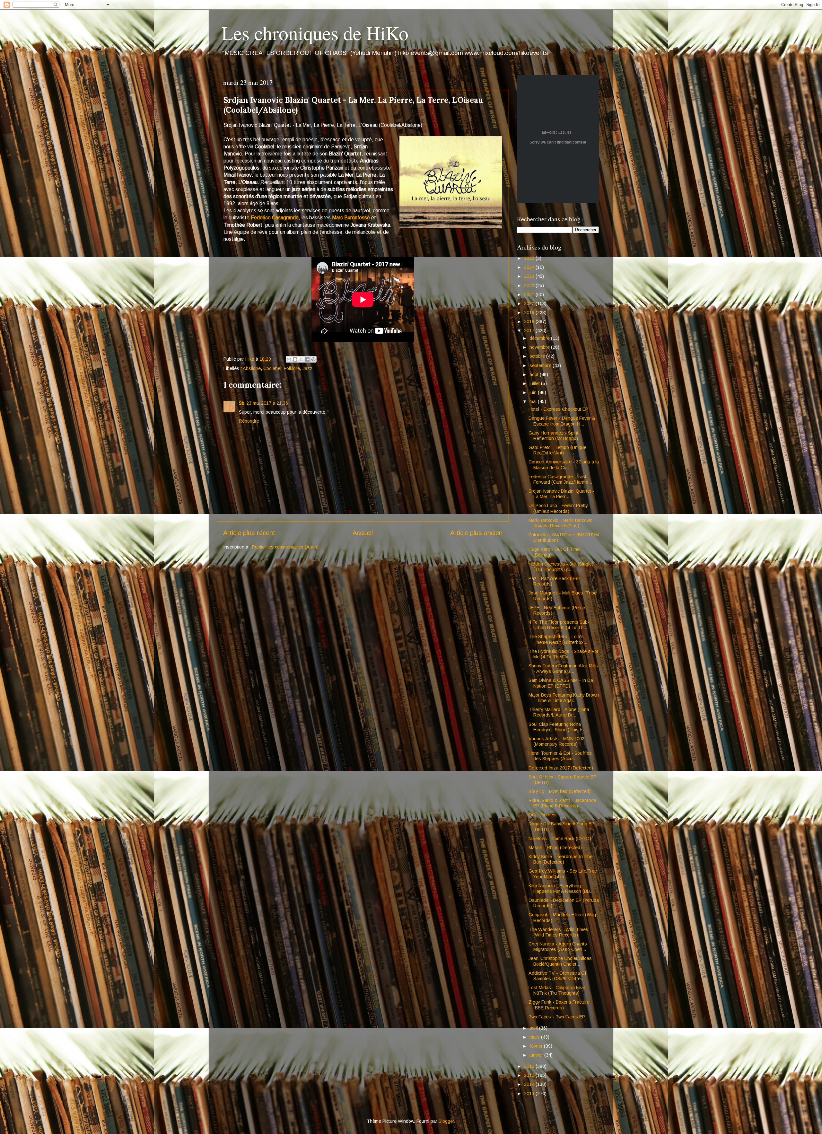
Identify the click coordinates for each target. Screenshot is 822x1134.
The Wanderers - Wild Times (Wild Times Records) (558, 932)
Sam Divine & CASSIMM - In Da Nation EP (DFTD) (561, 683)
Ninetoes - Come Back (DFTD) (560, 838)
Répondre (249, 421)
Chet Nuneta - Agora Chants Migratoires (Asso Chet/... (558, 946)
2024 (530, 267)
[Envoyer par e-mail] (289, 359)
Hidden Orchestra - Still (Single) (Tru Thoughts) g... (561, 566)
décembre (540, 338)
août (534, 374)
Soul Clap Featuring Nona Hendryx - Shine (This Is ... (559, 727)
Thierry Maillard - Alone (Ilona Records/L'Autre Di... (559, 712)
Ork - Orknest (543, 814)
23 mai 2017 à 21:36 (267, 403)
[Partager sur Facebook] (307, 359)
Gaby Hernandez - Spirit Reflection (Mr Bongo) (553, 435)
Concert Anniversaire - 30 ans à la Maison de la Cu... (564, 464)
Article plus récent (249, 532)
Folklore (292, 368)
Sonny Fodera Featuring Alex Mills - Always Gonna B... (563, 668)
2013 (530, 1093)
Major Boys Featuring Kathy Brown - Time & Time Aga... (564, 697)
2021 (530, 294)
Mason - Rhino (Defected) (555, 847)
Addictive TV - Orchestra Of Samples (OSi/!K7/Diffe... (557, 976)
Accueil (363, 532)
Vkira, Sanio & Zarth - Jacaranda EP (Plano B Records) (562, 803)
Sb (241, 403)
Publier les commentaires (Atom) (285, 546)
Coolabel (272, 368)
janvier (536, 1055)
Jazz (307, 368)
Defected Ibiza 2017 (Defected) (561, 767)
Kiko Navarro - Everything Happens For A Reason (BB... (561, 888)
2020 (530, 303)
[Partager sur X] (301, 359)
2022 (530, 285)
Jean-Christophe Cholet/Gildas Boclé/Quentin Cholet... (560, 961)
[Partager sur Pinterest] (313, 359)
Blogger (446, 1121)
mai (533, 401)
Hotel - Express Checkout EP (558, 409)
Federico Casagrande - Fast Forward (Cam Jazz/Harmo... (560, 479)
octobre (537, 356)
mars (535, 1037)
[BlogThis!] (295, 359)
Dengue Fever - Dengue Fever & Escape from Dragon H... (562, 421)
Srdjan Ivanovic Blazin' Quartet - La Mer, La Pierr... (561, 493)
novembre (540, 347)
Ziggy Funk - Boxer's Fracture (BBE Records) (559, 1004)
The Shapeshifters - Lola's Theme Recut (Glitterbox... (558, 639)
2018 (530, 321)
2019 (530, 312)
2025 (530, 258)
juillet (535, 383)
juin (533, 392)
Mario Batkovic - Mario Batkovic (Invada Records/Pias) (560, 523)
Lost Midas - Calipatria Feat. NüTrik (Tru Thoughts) (557, 990)
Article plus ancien (476, 532)
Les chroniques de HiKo (315, 33)
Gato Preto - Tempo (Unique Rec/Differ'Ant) (557, 450)
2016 (530, 1066)
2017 (530, 330)
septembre (541, 365)
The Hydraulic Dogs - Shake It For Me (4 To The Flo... (564, 654)
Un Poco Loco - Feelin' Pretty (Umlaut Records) (558, 508)
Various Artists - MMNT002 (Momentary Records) (556, 741)
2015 (530, 1075)
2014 (530, 1084)
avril (534, 1028)
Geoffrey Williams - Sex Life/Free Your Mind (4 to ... (563, 873)
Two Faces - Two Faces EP (557, 1016)
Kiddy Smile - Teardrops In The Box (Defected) (560, 859)
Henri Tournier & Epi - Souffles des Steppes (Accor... (560, 756)
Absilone (252, 368)
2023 (530, 276)
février (536, 1046)
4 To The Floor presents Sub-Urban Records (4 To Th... (559, 625)
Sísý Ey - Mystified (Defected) (559, 791)
